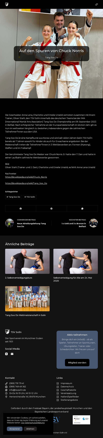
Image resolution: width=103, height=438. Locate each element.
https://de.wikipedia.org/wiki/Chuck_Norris (26, 177)
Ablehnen (30, 429)
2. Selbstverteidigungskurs (18, 278)
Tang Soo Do (51, 57)
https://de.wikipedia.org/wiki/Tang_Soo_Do (26, 183)
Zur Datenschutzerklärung (32, 423)
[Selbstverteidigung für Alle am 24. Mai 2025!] (75, 261)
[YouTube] (6, 354)
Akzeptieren (14, 429)
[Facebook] (20, 208)
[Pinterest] (51, 208)
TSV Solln (29, 197)
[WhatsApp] (82, 208)
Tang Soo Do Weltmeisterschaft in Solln (25, 315)
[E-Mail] (12, 354)
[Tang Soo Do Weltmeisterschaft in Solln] (27, 298)
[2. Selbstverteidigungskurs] (27, 261)
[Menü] (96, 4)
